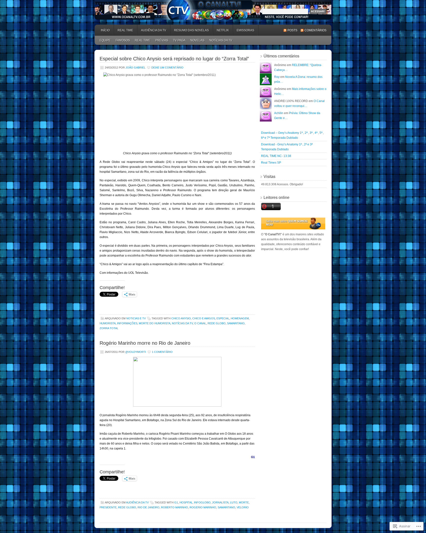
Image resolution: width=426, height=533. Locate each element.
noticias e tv (136, 318)
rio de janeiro (149, 507)
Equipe (105, 40)
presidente (108, 507)
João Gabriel (135, 67)
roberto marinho (174, 507)
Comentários (315, 30)
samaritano (236, 323)
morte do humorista (154, 323)
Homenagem (240, 318)
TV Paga (179, 40)
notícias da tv (182, 323)
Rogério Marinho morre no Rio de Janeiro (145, 343)
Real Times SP (271, 162)
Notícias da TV (220, 40)
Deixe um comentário (167, 67)
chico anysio (181, 318)
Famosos (123, 40)
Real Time (125, 30)
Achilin (278, 113)
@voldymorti (135, 351)
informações (127, 323)
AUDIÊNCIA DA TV (153, 30)
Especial (222, 318)
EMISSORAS (245, 30)
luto (233, 502)
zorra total (109, 328)
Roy (277, 77)
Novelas (197, 40)
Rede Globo (217, 323)
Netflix (223, 30)
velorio (243, 507)
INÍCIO (105, 30)
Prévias (161, 40)
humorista (108, 323)
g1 (176, 502)
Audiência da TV (137, 502)
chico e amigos (203, 318)
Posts (292, 30)
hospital (186, 502)
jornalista (220, 502)
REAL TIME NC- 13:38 (276, 156)
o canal (200, 323)
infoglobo (202, 502)
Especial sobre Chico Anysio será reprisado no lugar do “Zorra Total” (174, 58)
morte (244, 502)
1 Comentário (162, 351)
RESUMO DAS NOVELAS (191, 30)
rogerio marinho (203, 507)
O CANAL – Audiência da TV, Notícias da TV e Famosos (213, 10)
